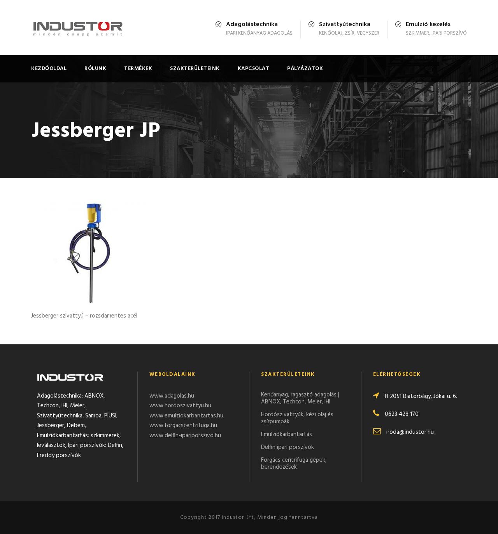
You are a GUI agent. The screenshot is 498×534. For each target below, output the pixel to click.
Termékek (138, 68)
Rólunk (95, 68)
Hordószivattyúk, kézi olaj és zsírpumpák (297, 418)
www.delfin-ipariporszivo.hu (185, 435)
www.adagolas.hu (171, 396)
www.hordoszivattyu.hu (180, 405)
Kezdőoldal (49, 68)
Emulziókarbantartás (286, 434)
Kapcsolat (254, 68)
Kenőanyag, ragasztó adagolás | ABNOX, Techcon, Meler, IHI (300, 398)
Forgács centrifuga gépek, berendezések (293, 463)
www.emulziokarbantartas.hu (186, 416)
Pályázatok (305, 68)
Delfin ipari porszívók (287, 447)
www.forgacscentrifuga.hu (183, 425)
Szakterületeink (195, 68)
